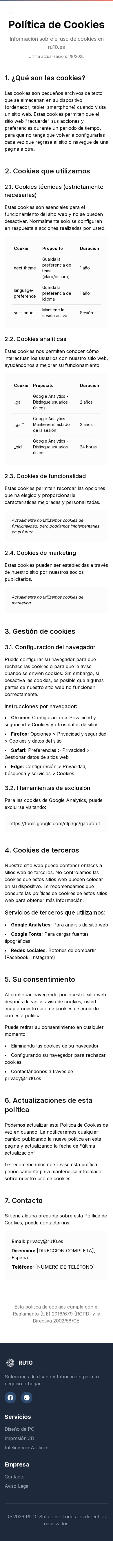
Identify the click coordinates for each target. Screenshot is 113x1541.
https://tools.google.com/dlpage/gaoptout (54, 823)
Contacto (15, 1477)
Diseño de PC (19, 1429)
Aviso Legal (17, 1486)
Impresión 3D (19, 1438)
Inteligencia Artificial (26, 1448)
